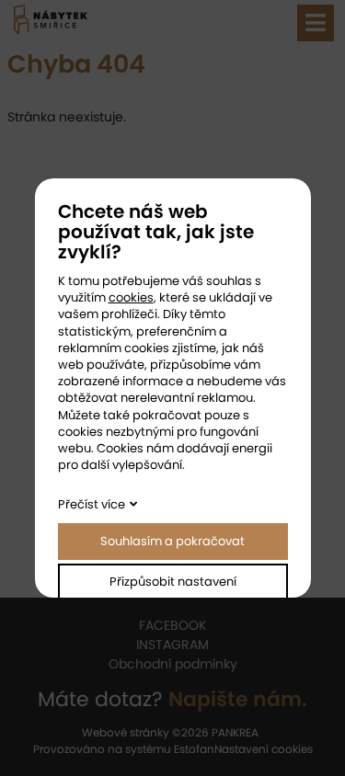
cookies (131, 297)
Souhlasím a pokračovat (172, 541)
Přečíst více (91, 504)
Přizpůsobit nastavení (172, 581)
